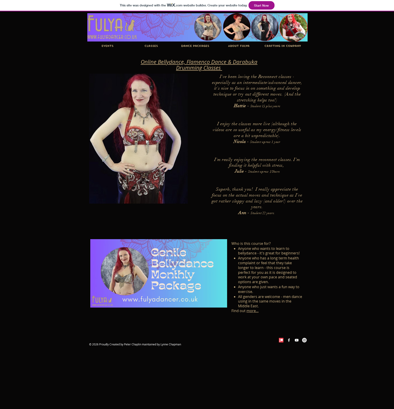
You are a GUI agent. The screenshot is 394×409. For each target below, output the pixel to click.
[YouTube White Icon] (296, 340)
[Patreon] (281, 340)
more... (252, 310)
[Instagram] (304, 340)
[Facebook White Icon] (289, 340)
